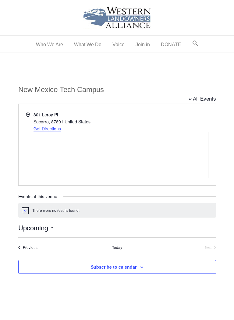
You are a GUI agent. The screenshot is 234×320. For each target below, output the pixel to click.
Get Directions (47, 129)
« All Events (202, 99)
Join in (143, 44)
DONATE (171, 44)
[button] (195, 44)
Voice (118, 44)
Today (117, 247)
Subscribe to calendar (113, 267)
